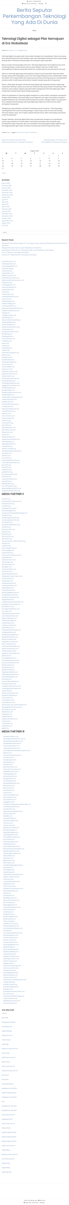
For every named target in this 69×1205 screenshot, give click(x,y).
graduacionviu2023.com (11, 828)
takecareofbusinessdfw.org (11, 320)
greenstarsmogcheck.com (10, 597)
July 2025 (5, 200)
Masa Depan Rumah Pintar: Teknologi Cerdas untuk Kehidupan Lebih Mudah (28, 250)
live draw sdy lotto (8, 1159)
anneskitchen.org (9, 809)
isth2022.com (6, 499)
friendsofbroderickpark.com (11, 630)
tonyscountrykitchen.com (10, 663)
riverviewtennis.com (8, 702)
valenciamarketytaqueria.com (13, 811)
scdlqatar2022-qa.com (9, 508)
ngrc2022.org (6, 425)
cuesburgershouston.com (11, 748)
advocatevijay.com (8, 442)
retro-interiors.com (8, 416)
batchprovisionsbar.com (10, 693)
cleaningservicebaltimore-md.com (14, 739)
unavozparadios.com (9, 569)
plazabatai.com (7, 557)
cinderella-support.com (9, 371)
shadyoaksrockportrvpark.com (12, 576)
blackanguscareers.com (11, 959)
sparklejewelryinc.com (10, 835)
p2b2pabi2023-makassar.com (12, 501)
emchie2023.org (7, 522)
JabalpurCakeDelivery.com (10, 311)
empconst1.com (7, 369)
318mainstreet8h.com (9, 621)
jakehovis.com (6, 656)
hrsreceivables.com (8, 367)
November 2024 (7, 216)
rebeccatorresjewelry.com (10, 353)
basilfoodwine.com (9, 919)
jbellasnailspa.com (8, 665)
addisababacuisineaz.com (11, 1001)
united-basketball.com (10, 821)
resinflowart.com (8, 790)
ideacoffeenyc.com (8, 588)
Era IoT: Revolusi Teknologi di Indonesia (15, 252)
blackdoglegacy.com (10, 774)
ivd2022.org (6, 543)
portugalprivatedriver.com (10, 609)
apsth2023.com (7, 481)
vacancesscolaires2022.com (11, 491)
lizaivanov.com (8, 764)
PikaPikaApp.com (7, 318)
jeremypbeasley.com (8, 381)
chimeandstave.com (9, 781)
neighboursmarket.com (11, 956)
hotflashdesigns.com (9, 388)
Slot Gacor (5, 1075)
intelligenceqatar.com (9, 315)
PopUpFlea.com (7, 348)
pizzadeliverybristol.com (10, 595)
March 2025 (6, 207)
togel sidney (6, 1168)
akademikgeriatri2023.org (10, 518)
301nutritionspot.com (10, 938)
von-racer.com (6, 611)
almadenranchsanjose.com (11, 439)
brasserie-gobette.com (9, 695)
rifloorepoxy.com (8, 863)
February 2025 (7, 209)
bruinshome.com (8, 839)
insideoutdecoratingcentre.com (12, 397)
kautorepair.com (7, 581)
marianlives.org (7, 271)
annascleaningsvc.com (10, 842)
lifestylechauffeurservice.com (11, 392)
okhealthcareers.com (9, 261)
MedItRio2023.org (8, 484)
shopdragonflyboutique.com (11, 688)
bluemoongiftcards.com (11, 926)
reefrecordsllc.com (9, 814)
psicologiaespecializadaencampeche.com (16, 750)
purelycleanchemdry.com (10, 332)
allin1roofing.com (9, 902)
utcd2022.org (6, 527)
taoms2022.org (7, 539)
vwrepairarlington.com (10, 736)
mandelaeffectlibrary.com (10, 296)
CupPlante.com (7, 341)
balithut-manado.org (9, 449)
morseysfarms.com (8, 700)
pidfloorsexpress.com (9, 275)
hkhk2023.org (6, 467)
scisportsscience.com (10, 998)
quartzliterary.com (8, 628)
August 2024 (6, 223)
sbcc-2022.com (7, 458)
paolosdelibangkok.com (10, 677)
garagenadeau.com (8, 390)
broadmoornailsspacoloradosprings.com (17, 804)
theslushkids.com (9, 856)
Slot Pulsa (5, 1079)
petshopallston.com (9, 797)
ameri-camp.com (7, 364)
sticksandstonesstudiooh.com (13, 874)
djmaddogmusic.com (10, 898)
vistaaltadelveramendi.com (12, 743)
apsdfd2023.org (7, 472)
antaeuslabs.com (7, 329)
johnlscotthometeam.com (10, 404)
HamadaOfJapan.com (9, 322)
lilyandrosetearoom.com (11, 851)
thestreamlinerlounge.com (12, 966)
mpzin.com (5, 343)
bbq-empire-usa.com (9, 709)
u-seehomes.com (7, 406)
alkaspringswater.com (9, 618)
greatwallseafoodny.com (11, 783)
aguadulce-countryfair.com (11, 653)
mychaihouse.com (8, 667)
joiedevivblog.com (9, 947)
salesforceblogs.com (9, 304)
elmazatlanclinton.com (9, 585)
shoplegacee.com (7, 336)
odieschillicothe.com (8, 590)
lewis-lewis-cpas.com (9, 430)
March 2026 (6, 183)
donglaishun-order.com (10, 642)
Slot (3, 1101)
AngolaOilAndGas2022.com (11, 460)
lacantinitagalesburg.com (10, 592)
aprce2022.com (7, 453)
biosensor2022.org (8, 529)
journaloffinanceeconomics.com (13, 991)
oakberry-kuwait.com (9, 625)
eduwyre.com (6, 413)
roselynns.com (7, 299)
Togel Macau (6, 1150)
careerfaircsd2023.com (9, 479)
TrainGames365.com (9, 306)
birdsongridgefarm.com (11, 945)
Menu (34, 30)
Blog (8, 132)
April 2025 (5, 204)
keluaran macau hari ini (10, 1049)
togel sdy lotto (7, 1172)
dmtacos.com (7, 753)
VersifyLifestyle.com (8, 325)
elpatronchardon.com (9, 639)
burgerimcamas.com (10, 1003)
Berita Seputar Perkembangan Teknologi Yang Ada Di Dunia (34, 16)
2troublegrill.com (9, 870)
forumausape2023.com (9, 474)
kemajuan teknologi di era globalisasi (26, 132)
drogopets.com (7, 714)
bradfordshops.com (8, 437)
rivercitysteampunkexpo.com (13, 928)
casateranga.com (9, 872)
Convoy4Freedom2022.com (11, 463)
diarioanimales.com (8, 564)
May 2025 (5, 202)
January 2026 (6, 188)
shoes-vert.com (7, 571)
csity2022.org (6, 546)
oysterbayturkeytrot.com (11, 846)
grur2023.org (6, 465)
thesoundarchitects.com (11, 900)
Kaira (35, 1200)
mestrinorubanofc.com (11, 968)
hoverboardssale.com (9, 287)
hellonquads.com (7, 562)
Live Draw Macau (7, 1084)
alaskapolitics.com (8, 289)
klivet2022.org (6, 534)
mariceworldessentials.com (11, 646)
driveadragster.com (9, 760)
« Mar (4, 173)
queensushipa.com (8, 360)
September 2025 (7, 195)
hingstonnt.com (7, 282)
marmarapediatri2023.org (10, 520)
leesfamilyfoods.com (8, 427)
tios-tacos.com (8, 823)
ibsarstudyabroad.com (9, 548)
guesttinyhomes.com (10, 767)
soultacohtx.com (7, 723)
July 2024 (5, 225)
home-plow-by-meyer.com (12, 769)
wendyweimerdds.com (9, 362)
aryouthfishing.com (9, 818)
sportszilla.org (7, 691)
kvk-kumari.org (8, 994)
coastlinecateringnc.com (11, 746)
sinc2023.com (6, 506)
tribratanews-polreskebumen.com (14, 980)
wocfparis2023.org (8, 504)
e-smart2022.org (7, 423)
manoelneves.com (8, 294)
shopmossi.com (8, 879)
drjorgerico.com (7, 357)
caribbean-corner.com (10, 924)
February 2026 (7, 186)
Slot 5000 (5, 1018)
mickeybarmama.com (9, 684)
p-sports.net (7, 793)
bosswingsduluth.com (9, 658)
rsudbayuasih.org (9, 982)
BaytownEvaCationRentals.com (12, 308)
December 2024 (7, 214)
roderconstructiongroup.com (11, 555)
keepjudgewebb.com (10, 905)
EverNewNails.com (8, 395)
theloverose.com (8, 786)
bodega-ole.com (8, 963)
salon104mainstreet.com (10, 616)
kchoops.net (7, 931)
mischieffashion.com (8, 411)
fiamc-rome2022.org (8, 644)
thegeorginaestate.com (10, 672)
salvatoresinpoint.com (9, 399)
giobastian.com (8, 858)
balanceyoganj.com (8, 301)
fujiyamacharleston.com (10, 637)
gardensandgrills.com (10, 916)
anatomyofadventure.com (11, 907)
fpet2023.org (6, 420)
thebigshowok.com (9, 778)
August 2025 (6, 197)
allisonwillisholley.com (10, 891)
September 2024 (7, 221)
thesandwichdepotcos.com (10, 383)
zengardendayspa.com (10, 832)
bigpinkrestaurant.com (9, 374)
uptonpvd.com (8, 867)
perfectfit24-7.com (8, 606)
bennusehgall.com (8, 550)
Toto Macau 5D (7, 1027)
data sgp (40, 3)
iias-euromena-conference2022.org (14, 541)
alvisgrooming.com (8, 670)
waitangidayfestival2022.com (11, 488)
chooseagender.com (8, 285)
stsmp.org (5, 292)
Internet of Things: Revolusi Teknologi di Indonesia (19, 255)
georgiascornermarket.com (11, 604)
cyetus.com (5, 434)
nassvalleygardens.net (10, 973)
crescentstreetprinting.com (12, 755)
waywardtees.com (8, 273)
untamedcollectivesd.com (11, 881)
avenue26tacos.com (9, 800)
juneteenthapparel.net (10, 987)
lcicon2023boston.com (9, 486)
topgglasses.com (8, 802)
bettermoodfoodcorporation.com (13, 280)
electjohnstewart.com (10, 975)
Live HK (4, 1013)
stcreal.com (5, 346)
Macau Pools (6, 1128)
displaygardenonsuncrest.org (12, 707)
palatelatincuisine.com (10, 771)
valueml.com (6, 350)
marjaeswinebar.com (9, 583)
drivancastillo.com (9, 909)
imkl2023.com (6, 477)
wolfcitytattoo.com (9, 844)
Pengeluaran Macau (8, 1022)
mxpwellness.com (9, 884)
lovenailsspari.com (8, 623)
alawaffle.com (7, 816)
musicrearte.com (7, 698)
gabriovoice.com (8, 788)
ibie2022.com (6, 456)
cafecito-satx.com (9, 825)
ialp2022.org (6, 532)
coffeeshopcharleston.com (11, 614)
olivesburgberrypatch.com (12, 853)
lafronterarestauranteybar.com (13, 849)
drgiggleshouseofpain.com (11, 385)
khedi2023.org (6, 515)
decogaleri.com (7, 567)
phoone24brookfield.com (10, 681)
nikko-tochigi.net (9, 921)
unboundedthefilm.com (9, 266)
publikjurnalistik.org (10, 984)
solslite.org (7, 893)
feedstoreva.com (7, 712)
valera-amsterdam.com (11, 949)
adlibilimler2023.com (8, 444)
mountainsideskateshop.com (13, 933)
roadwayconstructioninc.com (11, 686)
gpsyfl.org (5, 728)
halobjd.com (6, 313)
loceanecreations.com (10, 942)
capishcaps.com (7, 726)
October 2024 (6, 218)
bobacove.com (6, 679)
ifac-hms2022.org (7, 536)
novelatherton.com (9, 970)
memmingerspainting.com (10, 378)
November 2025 (7, 193)
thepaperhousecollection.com (13, 888)
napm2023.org (7, 470)
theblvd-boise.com (8, 418)
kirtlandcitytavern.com (10, 935)
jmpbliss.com (6, 355)
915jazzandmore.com (9, 651)
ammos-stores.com (9, 940)
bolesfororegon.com (10, 961)
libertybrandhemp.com (10, 952)
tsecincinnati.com (7, 553)
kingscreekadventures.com (11, 327)
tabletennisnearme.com (10, 719)
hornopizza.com (8, 757)
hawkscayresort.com (9, 560)
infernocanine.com (9, 886)
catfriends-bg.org (8, 268)
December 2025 (7, 190)
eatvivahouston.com (10, 776)
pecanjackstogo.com (10, 830)
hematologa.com (8, 762)
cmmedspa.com (8, 912)
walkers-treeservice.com (11, 877)
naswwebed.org (7, 446)
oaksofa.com (6, 721)
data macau (6, 1062)
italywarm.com (8, 989)
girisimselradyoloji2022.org (11, 525)
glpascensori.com (9, 860)
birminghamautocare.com (10, 660)
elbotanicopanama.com (9, 574)
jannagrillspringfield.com (10, 635)
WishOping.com (7, 334)
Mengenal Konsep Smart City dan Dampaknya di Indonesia (21, 248)
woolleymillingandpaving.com (13, 865)
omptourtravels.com (10, 977)
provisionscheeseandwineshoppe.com (14, 513)
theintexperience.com (9, 264)
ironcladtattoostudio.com (11, 837)
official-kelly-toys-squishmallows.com (14, 705)
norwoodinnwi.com (9, 954)
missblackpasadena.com (11, 807)
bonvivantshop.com (8, 339)
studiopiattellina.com (9, 632)
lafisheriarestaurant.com (10, 649)
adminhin (24, 50)
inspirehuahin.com (8, 376)
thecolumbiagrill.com (9, 511)
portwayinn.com (8, 895)
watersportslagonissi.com (10, 409)
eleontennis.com (7, 432)
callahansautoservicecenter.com (12, 602)
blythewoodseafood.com (10, 674)
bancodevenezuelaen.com (10, 278)
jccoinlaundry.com (8, 578)
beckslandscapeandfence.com (13, 741)
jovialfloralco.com (7, 402)
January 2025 (6, 211)
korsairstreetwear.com (10, 795)
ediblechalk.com (7, 716)
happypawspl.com (8, 599)
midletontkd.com (8, 914)
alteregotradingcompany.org (11, 451)
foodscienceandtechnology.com (13, 996)
